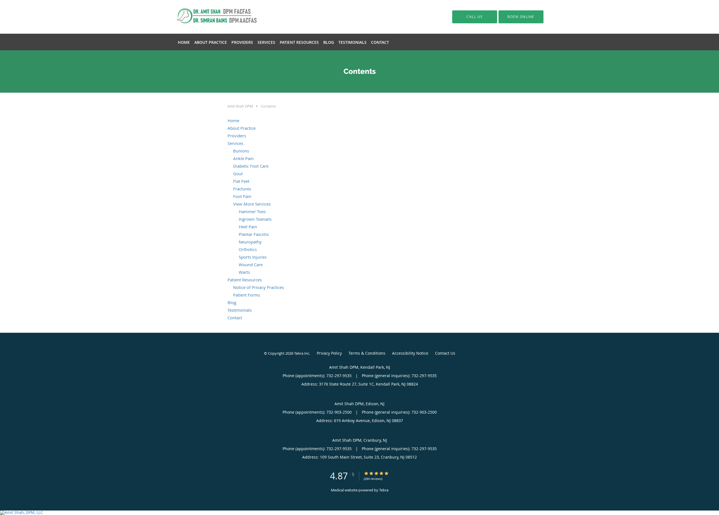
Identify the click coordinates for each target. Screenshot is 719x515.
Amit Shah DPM (240, 106)
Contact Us (445, 353)
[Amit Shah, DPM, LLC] (359, 513)
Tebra (383, 490)
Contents (268, 106)
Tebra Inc (301, 353)
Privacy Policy (329, 353)
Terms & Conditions (367, 353)
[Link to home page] (212, 17)
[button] (521, 16)
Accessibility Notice (410, 353)
